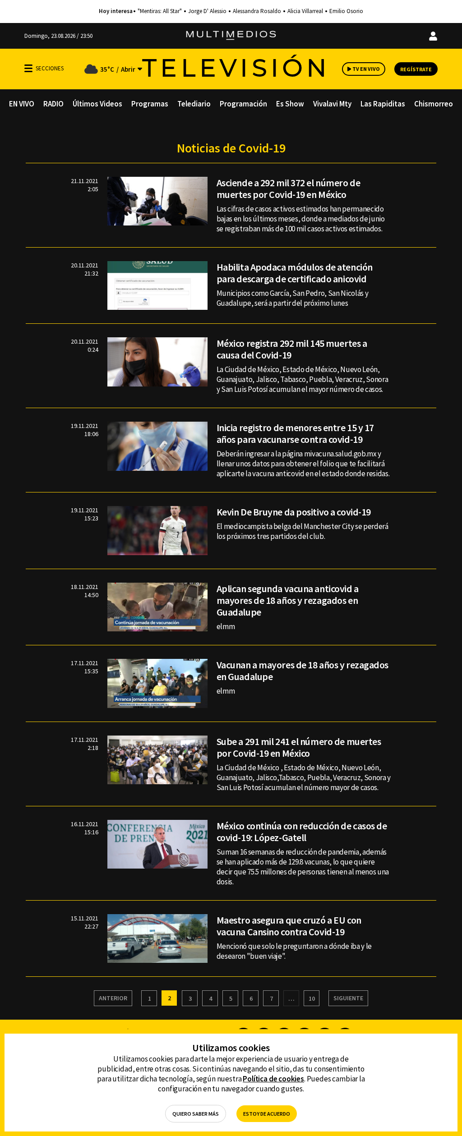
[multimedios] (231, 36)
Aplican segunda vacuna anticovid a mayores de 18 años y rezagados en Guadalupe (288, 600)
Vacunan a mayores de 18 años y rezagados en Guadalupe (302, 670)
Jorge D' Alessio (207, 11)
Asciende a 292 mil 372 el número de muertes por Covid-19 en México (288, 188)
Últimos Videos (97, 104)
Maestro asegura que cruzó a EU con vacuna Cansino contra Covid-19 (289, 926)
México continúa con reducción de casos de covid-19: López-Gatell (302, 831)
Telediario (194, 104)
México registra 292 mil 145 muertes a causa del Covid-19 (292, 349)
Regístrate (416, 69)
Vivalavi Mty (332, 104)
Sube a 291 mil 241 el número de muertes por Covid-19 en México (299, 747)
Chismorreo (433, 104)
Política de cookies (273, 1079)
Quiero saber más (195, 1113)
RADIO (53, 104)
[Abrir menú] (28, 68)
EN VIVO (21, 104)
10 (312, 998)
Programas (149, 104)
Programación (243, 104)
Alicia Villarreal (305, 11)
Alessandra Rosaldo (257, 11)
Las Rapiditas (382, 104)
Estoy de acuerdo (266, 1113)
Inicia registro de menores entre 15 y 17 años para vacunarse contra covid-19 (295, 433)
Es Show (290, 104)
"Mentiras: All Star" (160, 11)
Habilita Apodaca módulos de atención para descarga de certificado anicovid (295, 273)
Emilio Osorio (346, 11)
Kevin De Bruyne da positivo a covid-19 (294, 512)
